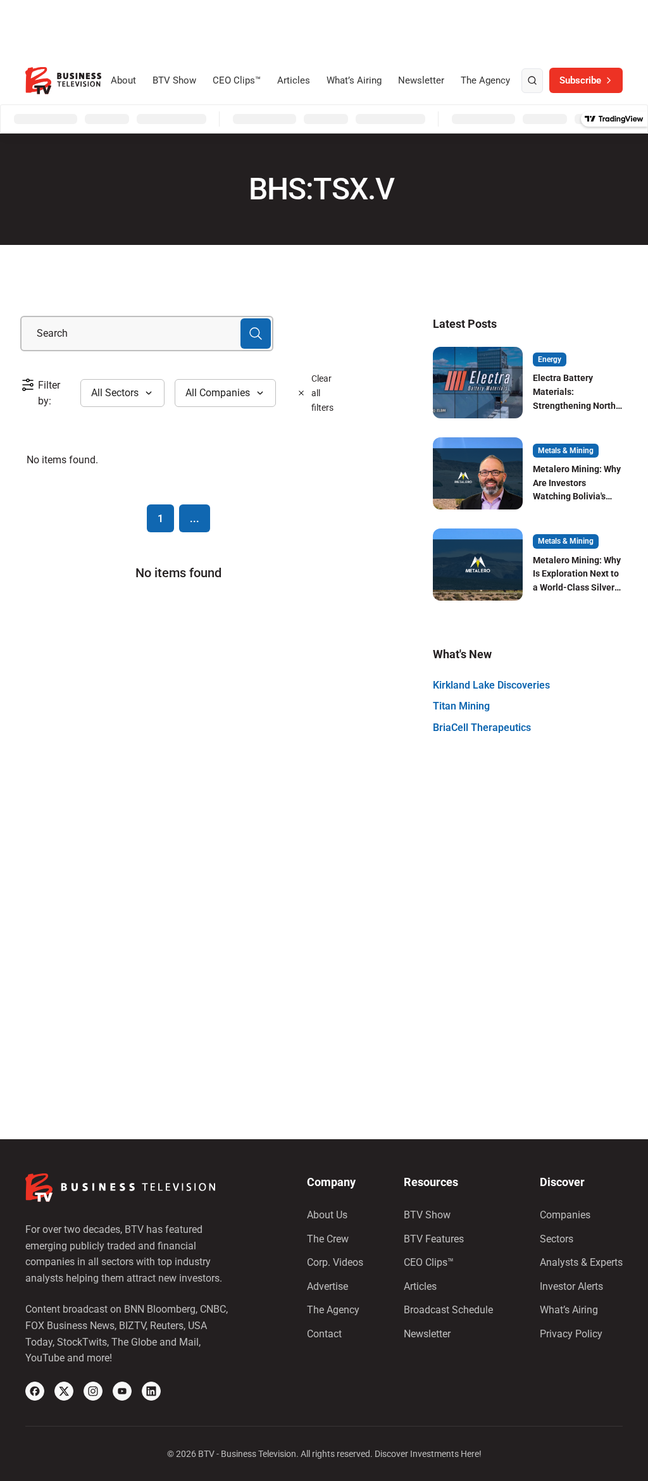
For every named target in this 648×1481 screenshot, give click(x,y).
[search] (532, 81)
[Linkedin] (151, 1391)
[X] (63, 1391)
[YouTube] (122, 1391)
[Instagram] (93, 1391)
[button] (122, 393)
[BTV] (63, 80)
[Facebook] (34, 1391)
